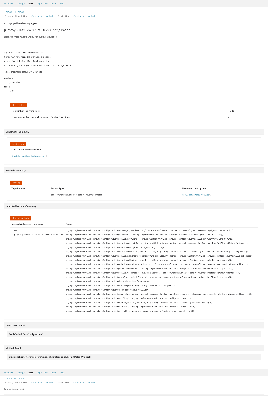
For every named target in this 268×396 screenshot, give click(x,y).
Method (49, 16)
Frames (8, 11)
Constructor (36, 16)
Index (53, 3)
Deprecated (42, 3)
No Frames (19, 11)
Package (21, 3)
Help (62, 3)
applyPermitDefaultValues (195, 195)
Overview (8, 3)
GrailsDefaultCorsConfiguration (28, 156)
